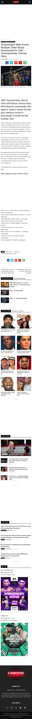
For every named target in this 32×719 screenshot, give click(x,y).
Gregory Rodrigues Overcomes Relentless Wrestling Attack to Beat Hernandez (18, 469)
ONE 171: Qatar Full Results (18, 298)
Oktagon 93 (4, 616)
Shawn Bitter (8, 539)
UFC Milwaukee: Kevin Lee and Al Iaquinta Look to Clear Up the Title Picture (8, 271)
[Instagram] (11, 707)
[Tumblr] (16, 707)
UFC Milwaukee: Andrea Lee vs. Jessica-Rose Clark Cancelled (23, 271)
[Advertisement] (16, 21)
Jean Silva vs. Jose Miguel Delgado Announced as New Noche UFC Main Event (18, 477)
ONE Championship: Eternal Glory (9, 253)
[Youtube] (25, 707)
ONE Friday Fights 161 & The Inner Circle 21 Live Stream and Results (19, 284)
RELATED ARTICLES (7, 278)
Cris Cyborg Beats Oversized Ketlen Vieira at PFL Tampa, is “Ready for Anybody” (18, 460)
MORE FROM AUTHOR (19, 278)
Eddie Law (9, 530)
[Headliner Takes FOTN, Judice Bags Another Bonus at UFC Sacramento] (16, 448)
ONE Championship (11, 41)
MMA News (3, 41)
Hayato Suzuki (9, 251)
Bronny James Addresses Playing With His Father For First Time (23, 372)
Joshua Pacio (17, 251)
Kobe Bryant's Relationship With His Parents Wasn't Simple (23, 331)
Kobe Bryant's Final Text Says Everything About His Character (8, 394)
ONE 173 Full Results (16, 290)
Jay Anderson (5, 59)
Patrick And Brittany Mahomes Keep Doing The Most (23, 394)
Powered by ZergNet (17, 311)
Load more (15, 561)
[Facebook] (7, 707)
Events (2, 286)
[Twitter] (20, 707)
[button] (29, 2)
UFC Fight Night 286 (7, 570)
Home (2, 39)
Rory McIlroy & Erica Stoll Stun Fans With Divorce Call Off (7, 372)
